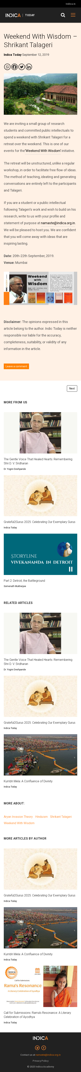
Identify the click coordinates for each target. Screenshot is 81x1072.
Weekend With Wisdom (19, 823)
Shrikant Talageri (61, 817)
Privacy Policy (40, 1060)
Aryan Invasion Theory (18, 817)
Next (72, 388)
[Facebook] (14, 67)
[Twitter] (21, 67)
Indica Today (10, 527)
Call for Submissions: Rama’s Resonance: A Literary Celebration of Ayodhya (37, 1015)
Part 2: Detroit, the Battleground (24, 580)
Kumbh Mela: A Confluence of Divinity (28, 781)
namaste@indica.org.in (58, 223)
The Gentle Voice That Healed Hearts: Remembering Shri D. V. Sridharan (38, 461)
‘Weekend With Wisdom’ (43, 151)
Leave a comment (16, 366)
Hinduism (41, 817)
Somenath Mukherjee (15, 586)
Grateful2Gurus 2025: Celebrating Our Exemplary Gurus (39, 522)
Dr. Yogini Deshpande (15, 469)
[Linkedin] (29, 67)
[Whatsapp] (7, 67)
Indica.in (70, 3)
